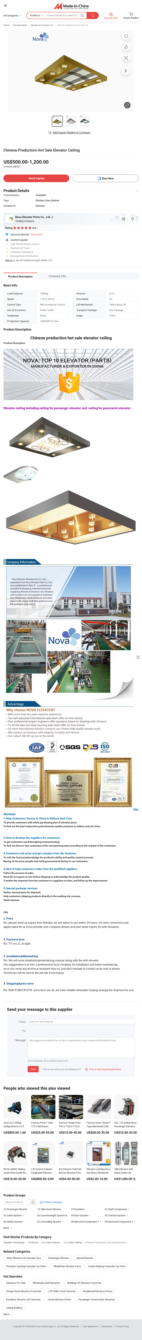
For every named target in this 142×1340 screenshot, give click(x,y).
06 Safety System (12, 1221)
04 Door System (79, 1215)
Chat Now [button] (108, 178)
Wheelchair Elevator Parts (67, 1266)
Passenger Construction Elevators (96, 1299)
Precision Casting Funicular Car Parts (26, 1266)
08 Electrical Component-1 (85, 1221)
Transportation (20, 25)
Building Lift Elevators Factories (84, 1282)
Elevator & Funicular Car (42, 25)
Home (6, 25)
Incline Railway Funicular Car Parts (107, 1266)
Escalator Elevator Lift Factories (23, 1299)
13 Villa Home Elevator (49, 1209)
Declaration (106, 1326)
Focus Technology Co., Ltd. (48, 1326)
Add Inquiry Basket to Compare (71, 132)
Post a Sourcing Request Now (103, 1069)
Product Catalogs (52, 1202)
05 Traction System (115, 1215)
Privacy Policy (122, 1326)
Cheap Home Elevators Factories (23, 1291)
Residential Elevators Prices (97, 1291)
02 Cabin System (12, 1215)
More (6, 1314)
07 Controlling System (49, 1221)
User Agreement (90, 1326)
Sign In (8, 260)
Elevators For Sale (15, 1282)
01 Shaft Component (116, 1209)
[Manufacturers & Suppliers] (71, 6)
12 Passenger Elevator (15, 1209)
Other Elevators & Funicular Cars (23, 1258)
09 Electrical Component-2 (119, 1221)
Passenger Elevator (58, 1258)
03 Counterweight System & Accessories (58, 1215)
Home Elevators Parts (59, 1299)
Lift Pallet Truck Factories (62, 1291)
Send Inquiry (36, 178)
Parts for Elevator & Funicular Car (72, 25)
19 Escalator (78, 1209)
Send (33, 1069)
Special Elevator (84, 1258)
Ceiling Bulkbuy (14, 1307)
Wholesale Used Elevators (46, 1282)
